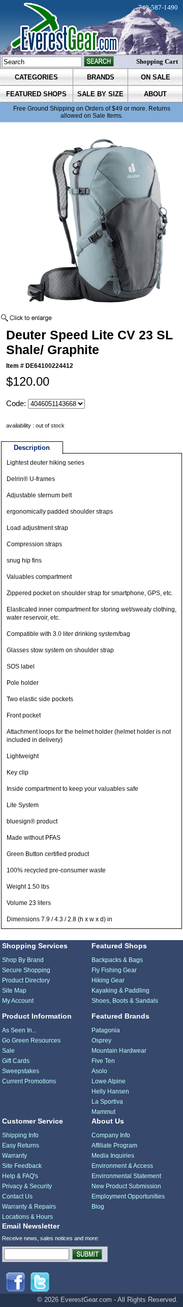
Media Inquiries (113, 1155)
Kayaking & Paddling (120, 990)
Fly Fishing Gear (114, 970)
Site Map (14, 990)
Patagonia (106, 1030)
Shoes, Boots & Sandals (125, 1000)
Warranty (14, 1155)
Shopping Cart (157, 61)
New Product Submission (126, 1186)
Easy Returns (20, 1145)
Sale (8, 1050)
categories (36, 77)
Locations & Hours (27, 1216)
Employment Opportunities (128, 1196)
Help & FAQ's (20, 1176)
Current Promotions (29, 1081)
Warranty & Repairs (29, 1206)
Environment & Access (122, 1165)
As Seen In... (19, 1030)
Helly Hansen (110, 1091)
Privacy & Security (27, 1186)
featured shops (36, 94)
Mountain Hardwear (119, 1050)
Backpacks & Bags (117, 960)
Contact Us (17, 1196)
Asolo (99, 1071)
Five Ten (103, 1060)
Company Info (111, 1135)
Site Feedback (22, 1165)
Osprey (101, 1040)
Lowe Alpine (109, 1081)
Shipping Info (20, 1135)
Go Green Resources (31, 1040)
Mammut (103, 1111)
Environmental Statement (126, 1176)
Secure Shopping (26, 970)
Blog (98, 1206)
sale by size (100, 94)
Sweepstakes (20, 1071)
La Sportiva (107, 1101)
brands (100, 77)
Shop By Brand (23, 960)
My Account (18, 1000)
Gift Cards (15, 1060)
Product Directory (26, 980)
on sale (155, 77)
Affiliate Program (114, 1145)
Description (32, 447)
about (155, 94)
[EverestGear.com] (91, 27)
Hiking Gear (108, 980)
